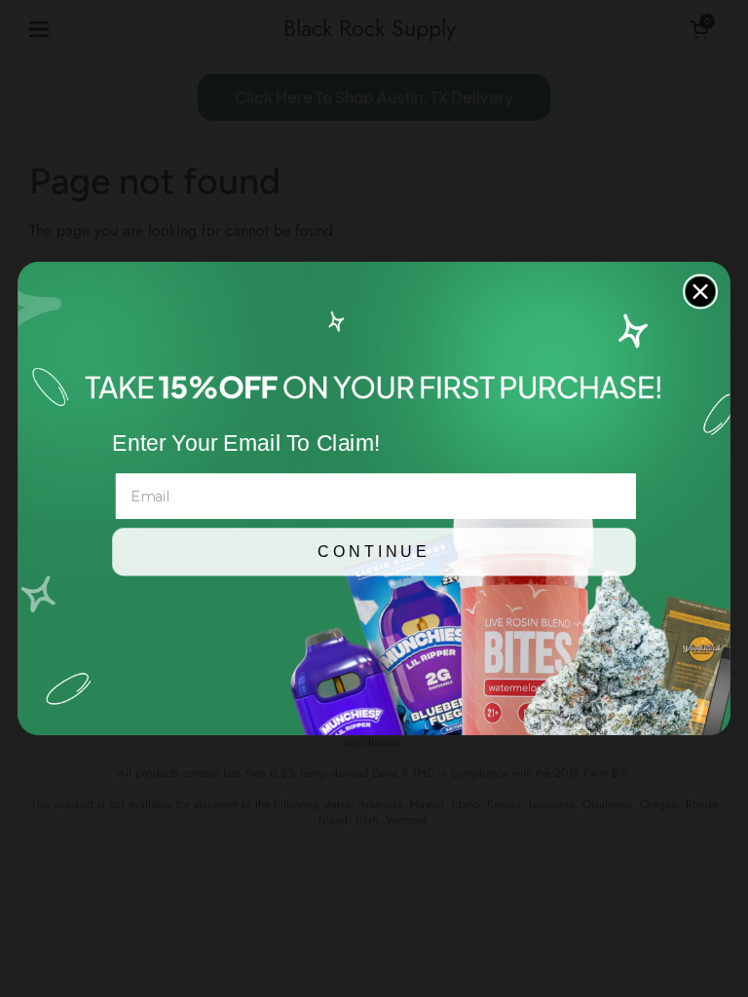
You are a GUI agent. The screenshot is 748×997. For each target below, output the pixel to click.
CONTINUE (374, 552)
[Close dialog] (700, 291)
